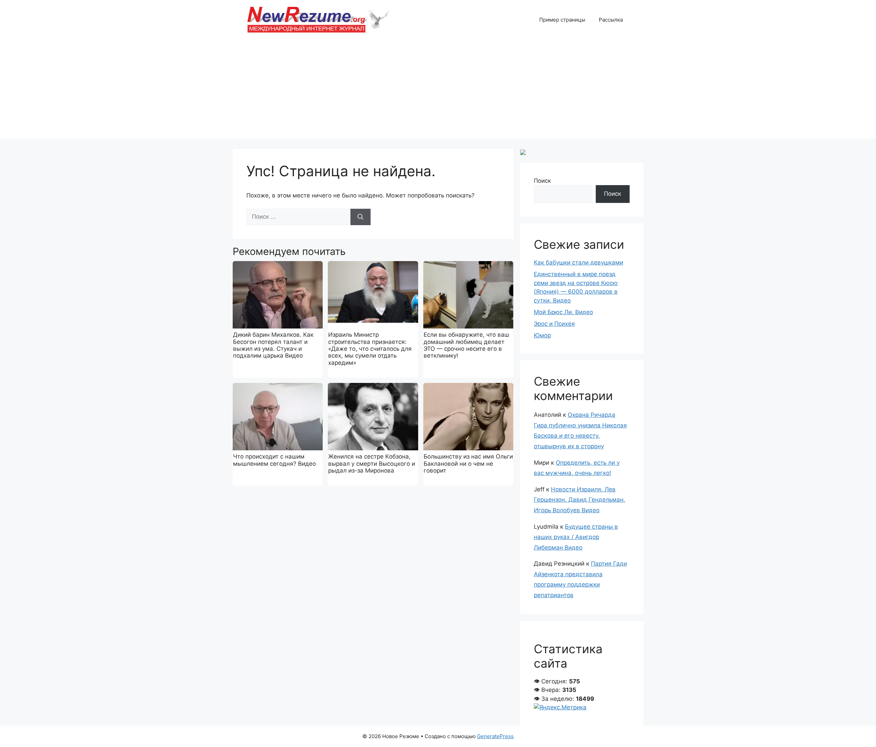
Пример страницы (562, 19)
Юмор (542, 335)
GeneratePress (495, 736)
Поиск (542, 180)
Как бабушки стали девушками (578, 262)
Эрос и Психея (554, 323)
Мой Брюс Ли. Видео (563, 312)
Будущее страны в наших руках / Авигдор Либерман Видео (576, 537)
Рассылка (611, 19)
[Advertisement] (438, 91)
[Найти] (360, 217)
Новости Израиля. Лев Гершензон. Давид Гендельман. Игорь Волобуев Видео (579, 500)
